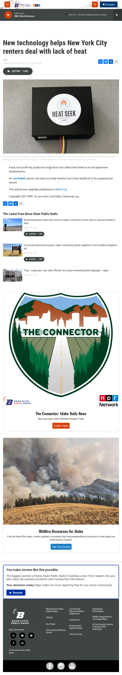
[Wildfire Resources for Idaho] (61, 481)
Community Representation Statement (76, 611)
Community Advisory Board (56, 631)
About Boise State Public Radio (54, 610)
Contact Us (74, 620)
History (49, 617)
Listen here (61, 425)
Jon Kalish (19, 178)
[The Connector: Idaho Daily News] (61, 349)
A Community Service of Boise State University (103, 626)
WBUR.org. (61, 189)
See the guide (61, 546)
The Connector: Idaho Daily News (61, 413)
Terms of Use (75, 634)
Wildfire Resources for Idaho (61, 531)
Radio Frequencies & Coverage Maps (102, 618)
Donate (110, 4)
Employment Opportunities (75, 627)
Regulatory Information (98, 610)
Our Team (50, 624)
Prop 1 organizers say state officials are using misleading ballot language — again (66, 270)
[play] (8, 15)
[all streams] (117, 15)
